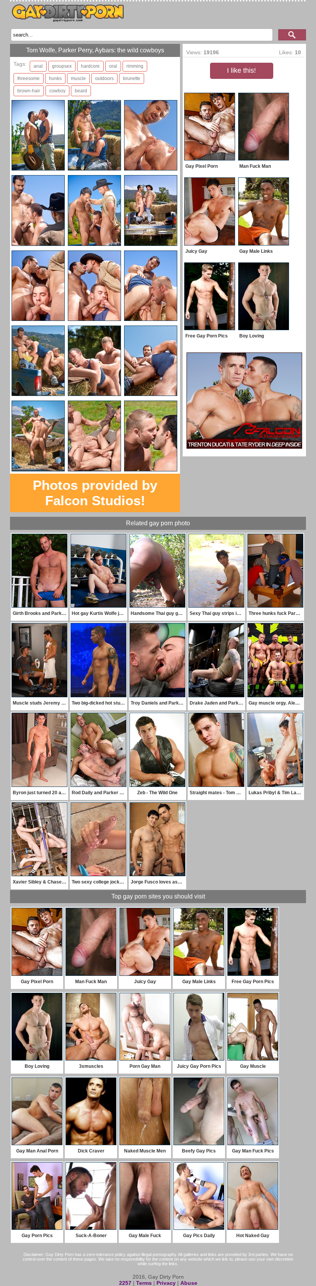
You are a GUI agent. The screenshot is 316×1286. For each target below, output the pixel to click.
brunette (131, 78)
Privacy (166, 1283)
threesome (28, 78)
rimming (134, 66)
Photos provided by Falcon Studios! (95, 493)
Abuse (188, 1283)
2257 (125, 1283)
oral (113, 66)
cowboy (57, 91)
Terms (144, 1283)
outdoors (104, 78)
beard (81, 91)
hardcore (90, 66)
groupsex (62, 66)
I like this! (241, 70)
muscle (78, 78)
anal (38, 66)
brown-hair (28, 91)
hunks (55, 78)
